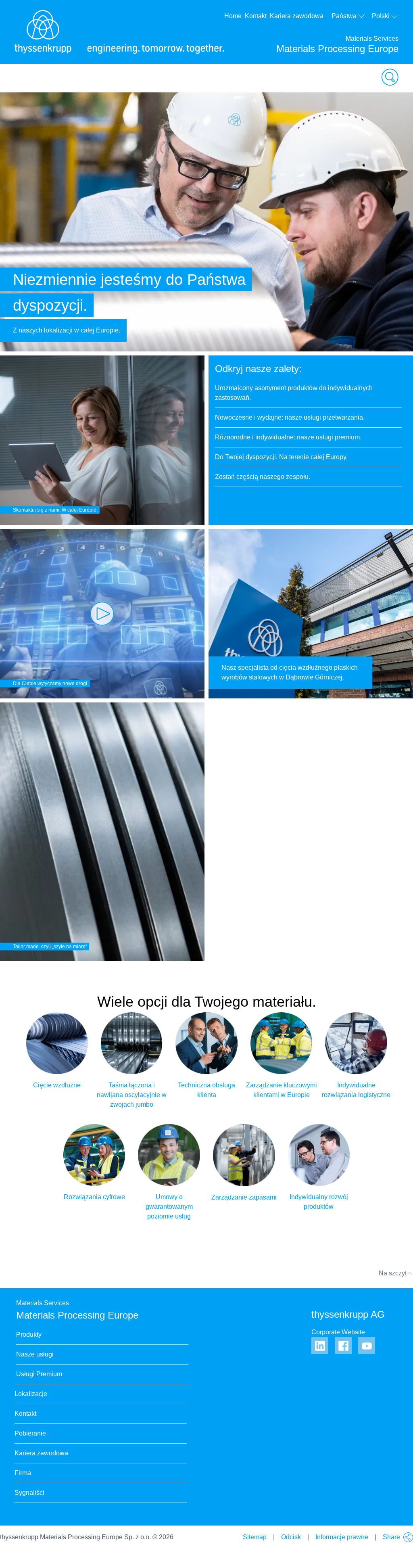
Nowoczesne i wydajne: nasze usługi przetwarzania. (290, 417)
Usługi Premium (39, 1374)
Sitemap (255, 1537)
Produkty (29, 1334)
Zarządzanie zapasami (244, 1197)
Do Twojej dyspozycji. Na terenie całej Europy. (281, 457)
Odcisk (291, 1537)
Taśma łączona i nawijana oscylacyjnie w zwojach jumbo (132, 1095)
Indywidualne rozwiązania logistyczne (356, 1090)
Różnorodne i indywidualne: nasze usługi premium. (288, 437)
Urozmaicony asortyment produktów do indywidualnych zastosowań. (294, 393)
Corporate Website (338, 1332)
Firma (23, 1472)
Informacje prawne (341, 1537)
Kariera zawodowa (296, 16)
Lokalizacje (31, 1393)
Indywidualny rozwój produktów (319, 1201)
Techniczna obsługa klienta (206, 1090)
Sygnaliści (29, 1492)
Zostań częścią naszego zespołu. (262, 476)
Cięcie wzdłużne (57, 1085)
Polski (381, 16)
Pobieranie (30, 1433)
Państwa (344, 16)
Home (233, 16)
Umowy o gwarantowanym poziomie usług (169, 1206)
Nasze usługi (35, 1354)
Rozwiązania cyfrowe (94, 1196)
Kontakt (256, 16)
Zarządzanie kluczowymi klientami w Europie (281, 1090)
